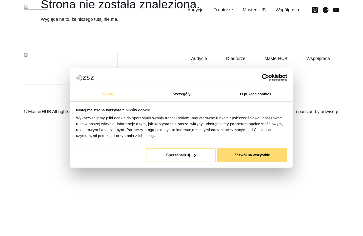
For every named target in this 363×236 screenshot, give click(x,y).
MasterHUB (254, 9)
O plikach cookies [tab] (255, 94)
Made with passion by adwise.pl (308, 111)
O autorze (223, 9)
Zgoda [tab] (107, 94)
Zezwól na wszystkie (252, 155)
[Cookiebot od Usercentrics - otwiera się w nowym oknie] (265, 77)
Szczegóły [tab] (182, 94)
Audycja (195, 9)
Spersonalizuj (178, 155)
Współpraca (287, 9)
